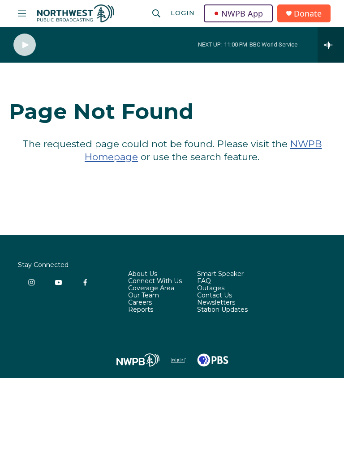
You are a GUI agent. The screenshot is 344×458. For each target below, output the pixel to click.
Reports (140, 310)
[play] (24, 45)
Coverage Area (151, 288)
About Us (142, 274)
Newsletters (216, 302)
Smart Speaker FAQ (220, 278)
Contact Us (214, 295)
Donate (308, 13)
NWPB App (242, 13)
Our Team (143, 295)
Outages (210, 288)
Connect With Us (155, 281)
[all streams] (331, 45)
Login (183, 13)
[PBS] (212, 360)
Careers (140, 302)
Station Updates (222, 310)
